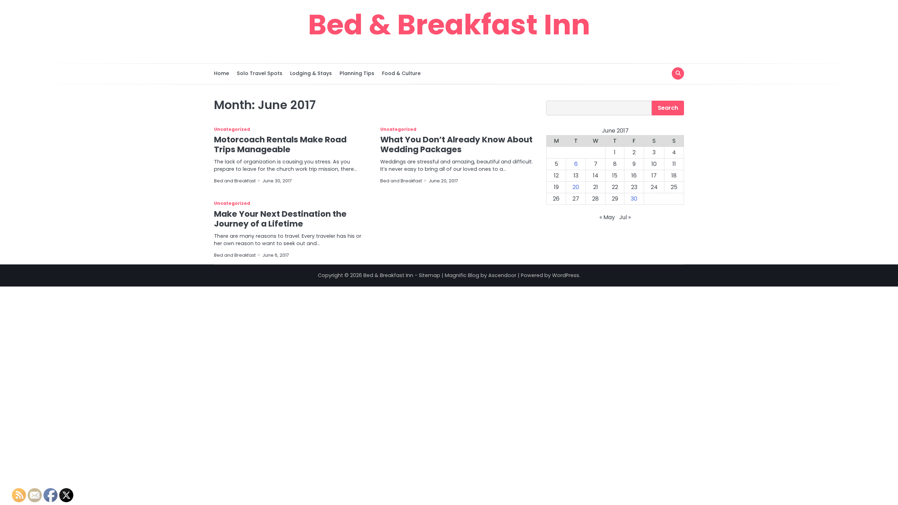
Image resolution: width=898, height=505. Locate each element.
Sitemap (429, 275)
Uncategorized (232, 129)
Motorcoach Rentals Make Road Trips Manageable (280, 144)
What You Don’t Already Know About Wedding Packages (456, 144)
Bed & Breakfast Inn (449, 24)
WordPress (565, 275)
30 (634, 199)
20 (575, 187)
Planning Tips (357, 73)
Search (668, 108)
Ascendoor (502, 275)
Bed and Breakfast (235, 181)
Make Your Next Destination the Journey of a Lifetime (280, 218)
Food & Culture (401, 73)
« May (607, 217)
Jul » (625, 217)
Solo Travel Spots (259, 73)
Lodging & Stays (311, 73)
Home (221, 73)
